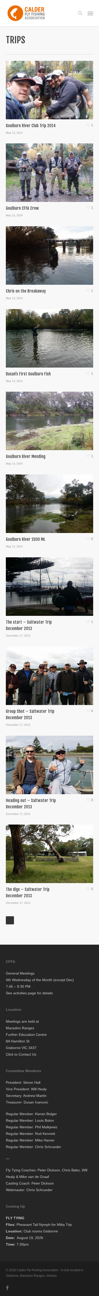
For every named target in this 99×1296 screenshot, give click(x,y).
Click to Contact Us (21, 1054)
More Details (50, 86)
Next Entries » (10, 920)
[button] (90, 13)
